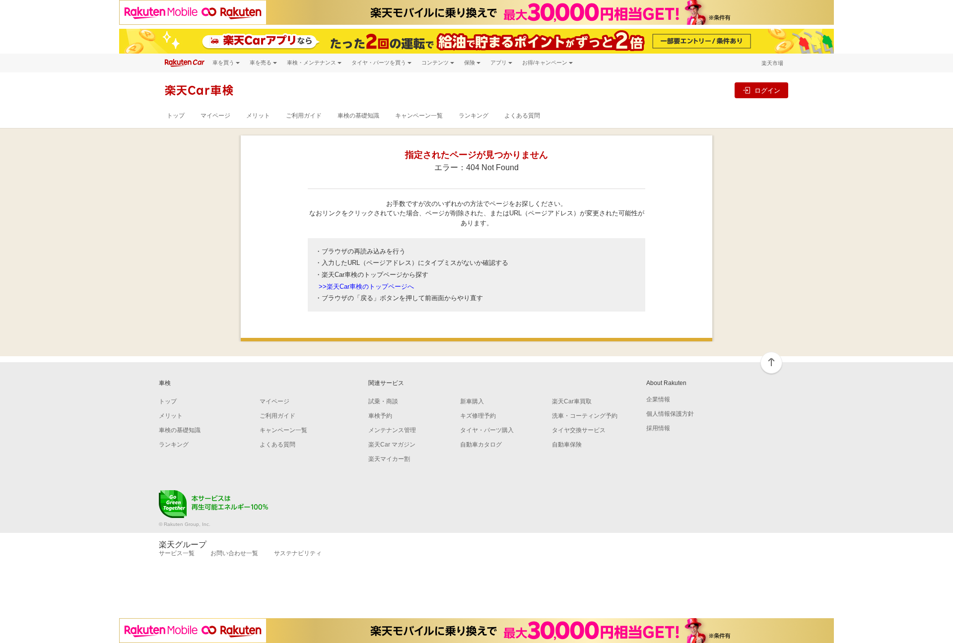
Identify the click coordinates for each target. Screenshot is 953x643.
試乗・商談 (383, 401)
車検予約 (380, 415)
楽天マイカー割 (389, 458)
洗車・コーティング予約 (584, 415)
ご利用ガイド (304, 115)
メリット (258, 115)
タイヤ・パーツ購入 (487, 430)
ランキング (473, 115)
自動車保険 (567, 444)
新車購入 (472, 401)
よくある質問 (522, 115)
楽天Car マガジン (391, 444)
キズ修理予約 (478, 415)
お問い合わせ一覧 (234, 553)
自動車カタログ (481, 444)
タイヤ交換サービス (579, 430)
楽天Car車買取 (572, 401)
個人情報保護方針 (670, 413)
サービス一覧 (177, 553)
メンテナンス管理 (392, 430)
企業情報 (658, 399)
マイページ (215, 115)
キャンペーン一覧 (419, 115)
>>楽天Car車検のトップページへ (366, 286)
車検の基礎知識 (358, 115)
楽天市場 (772, 63)
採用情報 (658, 428)
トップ (176, 115)
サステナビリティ (298, 553)
